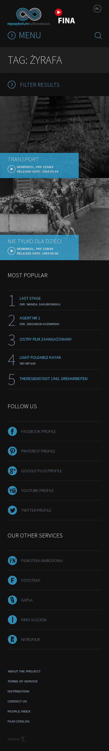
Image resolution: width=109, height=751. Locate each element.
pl (97, 8)
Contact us (17, 701)
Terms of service (23, 681)
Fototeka (30, 580)
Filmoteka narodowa (42, 560)
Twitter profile (36, 510)
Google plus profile (41, 470)
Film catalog (19, 721)
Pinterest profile (38, 451)
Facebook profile (38, 431)
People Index (19, 711)
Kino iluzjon (33, 619)
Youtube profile (37, 490)
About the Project (24, 671)
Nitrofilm (30, 639)
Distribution (18, 691)
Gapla (26, 600)
